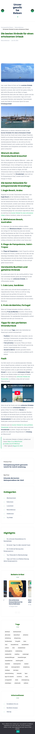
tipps (26, 673)
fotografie (17, 641)
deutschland (17, 635)
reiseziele (19, 673)
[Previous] (16, 612)
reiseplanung (26, 667)
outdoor (7, 647)
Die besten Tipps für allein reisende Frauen (18, 545)
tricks (26, 676)
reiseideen (7, 663)
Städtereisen (10, 513)
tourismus (19, 676)
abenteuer (7, 631)
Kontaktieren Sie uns (12, 704)
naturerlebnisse (14, 644)
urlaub (16, 680)
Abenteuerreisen (11, 498)
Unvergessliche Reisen (17, 10)
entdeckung (8, 638)
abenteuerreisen (17, 631)
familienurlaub (8, 641)
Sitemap (9, 712)
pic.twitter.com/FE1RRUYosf (11, 444)
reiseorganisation (15, 667)
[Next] (19, 612)
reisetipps (7, 670)
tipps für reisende (9, 676)
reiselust (26, 663)
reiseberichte (8, 654)
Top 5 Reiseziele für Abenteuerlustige (17, 555)
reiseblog (17, 654)
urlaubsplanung (25, 680)
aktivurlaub (7, 635)
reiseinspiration (17, 663)
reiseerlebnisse (8, 660)
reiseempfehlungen (9, 657)
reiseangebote (8, 651)
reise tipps (15, 670)
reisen (6, 667)
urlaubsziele (17, 683)
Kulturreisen (10, 502)
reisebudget (26, 654)
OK (18, 731)
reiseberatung (18, 651)
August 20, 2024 (18, 446)
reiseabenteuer (21, 647)
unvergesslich (8, 680)
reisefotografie (19, 660)
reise (13, 647)
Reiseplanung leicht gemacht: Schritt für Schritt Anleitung (16, 466)
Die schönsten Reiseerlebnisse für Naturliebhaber (16, 602)
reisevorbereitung (9, 673)
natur (6, 644)
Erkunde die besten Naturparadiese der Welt (14, 479)
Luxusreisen (10, 506)
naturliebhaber (25, 644)
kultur (24, 641)
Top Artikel (10, 517)
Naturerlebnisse (5, 40)
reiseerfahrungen (22, 657)
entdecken (25, 635)
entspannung (17, 638)
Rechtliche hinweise (12, 708)
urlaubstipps (8, 683)
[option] (17, 594)
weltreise (26, 683)
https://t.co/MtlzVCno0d (15, 441)
